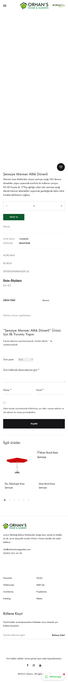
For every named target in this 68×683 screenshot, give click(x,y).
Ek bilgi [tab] (7, 263)
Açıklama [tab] (9, 255)
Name (7, 389)
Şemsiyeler (24, 243)
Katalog (7, 598)
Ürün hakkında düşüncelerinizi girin (21, 369)
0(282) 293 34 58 (12, 553)
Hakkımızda (8, 584)
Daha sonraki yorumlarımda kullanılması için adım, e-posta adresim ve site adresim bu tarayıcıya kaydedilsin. (33, 410)
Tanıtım (39, 577)
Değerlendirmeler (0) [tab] (16, 271)
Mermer (45, 300)
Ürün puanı (8, 359)
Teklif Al (13, 217)
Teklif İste (40, 584)
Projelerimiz (41, 591)
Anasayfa (7, 577)
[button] (53, 676)
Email (40, 389)
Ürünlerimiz (8, 591)
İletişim (39, 598)
